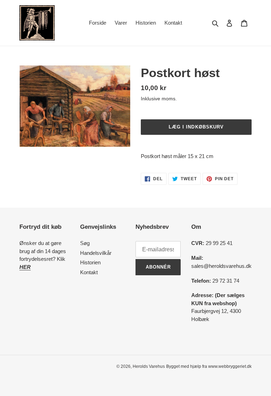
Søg (85, 243)
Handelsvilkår (96, 253)
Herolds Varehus (149, 366)
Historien (90, 262)
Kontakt (89, 272)
